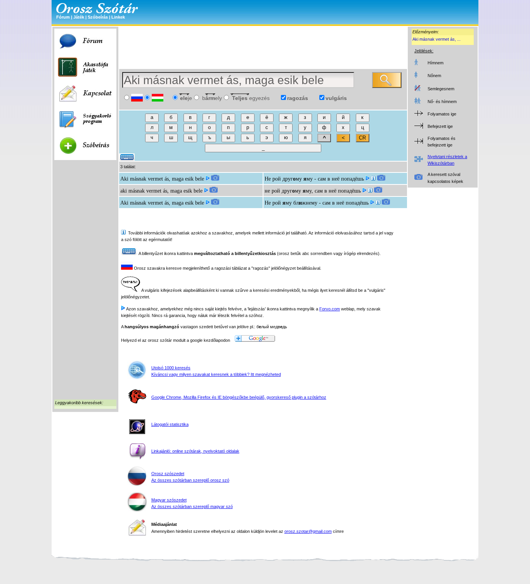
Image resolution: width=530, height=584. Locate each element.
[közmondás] (373, 179)
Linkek (118, 17)
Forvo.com (329, 309)
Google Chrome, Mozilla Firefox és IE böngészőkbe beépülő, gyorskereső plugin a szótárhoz (238, 397)
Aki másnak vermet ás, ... (436, 39)
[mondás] (370, 191)
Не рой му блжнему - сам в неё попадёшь (317, 203)
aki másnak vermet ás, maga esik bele (161, 191)
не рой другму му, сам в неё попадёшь (313, 191)
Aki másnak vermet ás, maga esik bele (162, 179)
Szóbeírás (98, 17)
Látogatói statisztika (170, 424)
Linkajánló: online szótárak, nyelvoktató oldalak (195, 451)
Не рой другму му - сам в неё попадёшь (314, 179)
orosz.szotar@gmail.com (308, 531)
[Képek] (215, 179)
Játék (78, 17)
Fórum (63, 17)
